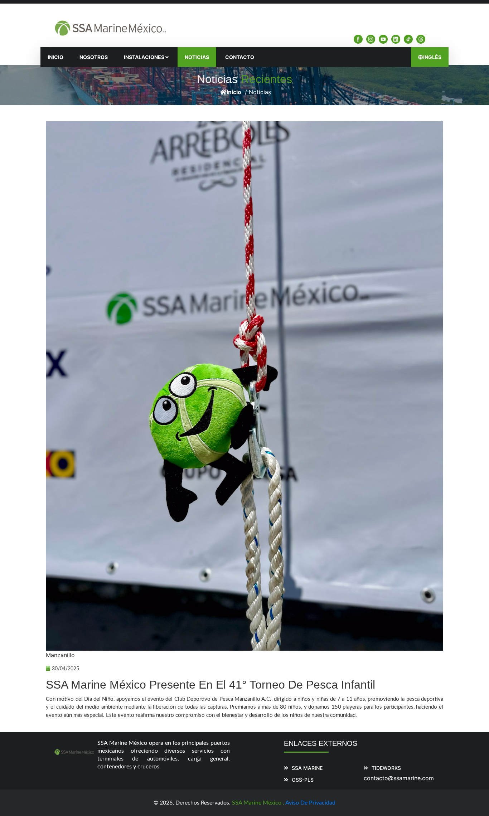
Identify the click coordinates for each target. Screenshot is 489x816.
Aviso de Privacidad (310, 803)
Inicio (55, 57)
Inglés (432, 57)
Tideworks (386, 768)
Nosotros (93, 57)
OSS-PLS (303, 780)
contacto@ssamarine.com (399, 778)
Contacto (239, 57)
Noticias (197, 57)
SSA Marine (307, 768)
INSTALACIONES (144, 57)
